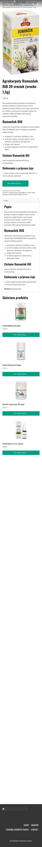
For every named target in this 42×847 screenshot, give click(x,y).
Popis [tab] (6, 201)
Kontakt (34, 829)
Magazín (34, 825)
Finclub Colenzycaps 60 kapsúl (11, 365)
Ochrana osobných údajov (17, 829)
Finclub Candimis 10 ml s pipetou (12, 444)
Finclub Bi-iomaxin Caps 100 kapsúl (13, 404)
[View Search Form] (38, 4)
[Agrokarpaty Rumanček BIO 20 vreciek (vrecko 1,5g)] (20, 42)
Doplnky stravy (13, 192)
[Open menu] (33, 4)
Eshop (26, 825)
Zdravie (24, 194)
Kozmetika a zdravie (24, 192)
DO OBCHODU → (15, 183)
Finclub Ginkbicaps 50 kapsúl (11, 326)
